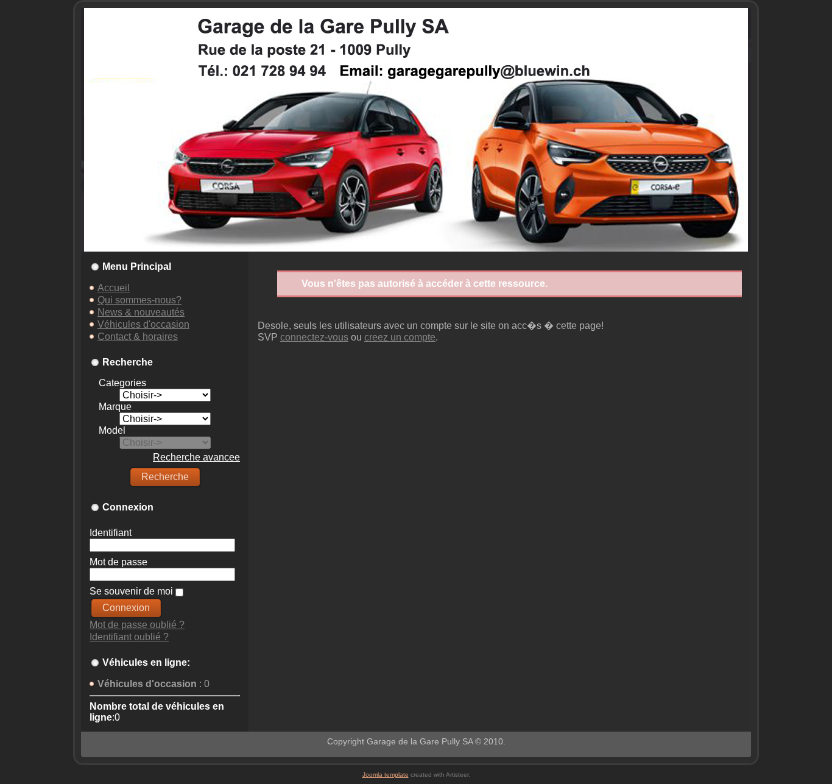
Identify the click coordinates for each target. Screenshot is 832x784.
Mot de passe (118, 562)
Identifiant (111, 533)
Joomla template (385, 774)
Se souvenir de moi (131, 591)
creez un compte (399, 337)
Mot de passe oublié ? (137, 625)
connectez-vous (314, 337)
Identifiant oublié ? (129, 637)
